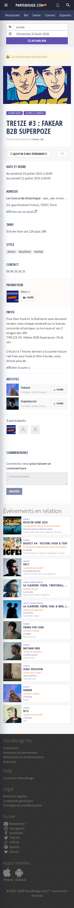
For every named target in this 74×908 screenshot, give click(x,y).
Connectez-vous (17, 463)
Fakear (27, 690)
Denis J (36, 139)
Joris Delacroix (49, 574)
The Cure (57, 532)
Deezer (14, 852)
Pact (26, 564)
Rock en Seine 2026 (35, 522)
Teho (40, 574)
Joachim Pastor (30, 574)
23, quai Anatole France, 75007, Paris (31, 205)
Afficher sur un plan (20, 212)
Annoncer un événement (20, 752)
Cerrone (43, 553)
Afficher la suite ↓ (18, 367)
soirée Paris (14, 113)
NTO (25, 720)
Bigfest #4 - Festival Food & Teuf (45, 543)
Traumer (60, 553)
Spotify (14, 847)
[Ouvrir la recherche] (68, 5)
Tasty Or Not (34, 595)
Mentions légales (15, 796)
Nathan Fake (31, 648)
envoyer (14, 491)
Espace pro (10, 748)
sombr (26, 532)
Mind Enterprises (31, 553)
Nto (26, 711)
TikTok (14, 842)
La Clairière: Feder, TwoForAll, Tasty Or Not (46, 585)
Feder (25, 595)
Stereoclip (51, 553)
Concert (50, 15)
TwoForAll (45, 595)
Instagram (16, 828)
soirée (52, 351)
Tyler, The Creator (37, 532)
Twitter (14, 837)
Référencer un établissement (23, 757)
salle (45, 198)
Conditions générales (18, 801)
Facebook (16, 833)
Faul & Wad (28, 616)
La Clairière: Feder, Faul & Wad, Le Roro (46, 606)
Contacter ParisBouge (18, 778)
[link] (37, 525)
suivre (59, 389)
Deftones (49, 532)
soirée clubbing (34, 113)
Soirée (36, 15)
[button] (42, 139)
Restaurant (12, 15)
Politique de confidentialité (22, 805)
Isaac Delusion (33, 669)
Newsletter (17, 824)
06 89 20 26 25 (15, 271)
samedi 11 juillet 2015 (25, 178)
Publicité (9, 762)
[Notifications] (57, 5)
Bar (26, 15)
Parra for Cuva (33, 627)
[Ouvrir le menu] (6, 5)
